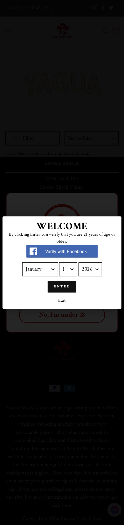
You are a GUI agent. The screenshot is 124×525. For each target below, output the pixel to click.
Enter (62, 286)
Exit (61, 300)
